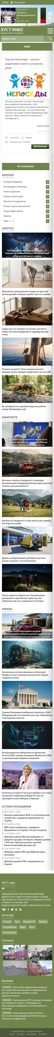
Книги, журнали (12, 192)
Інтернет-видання (13, 182)
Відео (23, 927)
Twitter (12, 909)
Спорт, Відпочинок (13, 211)
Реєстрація (19, 2)
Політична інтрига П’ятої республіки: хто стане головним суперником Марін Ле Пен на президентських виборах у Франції (26, 796)
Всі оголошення (25, 166)
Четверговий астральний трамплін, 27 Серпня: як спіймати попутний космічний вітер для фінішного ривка (27, 253)
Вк (4, 909)
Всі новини (31, 1034)
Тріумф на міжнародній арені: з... (26, 15)
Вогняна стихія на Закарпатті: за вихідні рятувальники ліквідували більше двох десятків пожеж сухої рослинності (27, 483)
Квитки (7, 216)
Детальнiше (40, 146)
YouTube (16, 909)
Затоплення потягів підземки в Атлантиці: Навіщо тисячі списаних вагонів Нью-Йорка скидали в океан (25, 675)
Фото (32, 927)
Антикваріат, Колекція (15, 187)
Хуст (17, 922)
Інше (6, 221)
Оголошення (9, 933)
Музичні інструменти (15, 201)
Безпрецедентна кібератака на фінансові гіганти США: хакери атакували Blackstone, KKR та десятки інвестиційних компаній (26, 756)
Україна (43, 922)
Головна (7, 922)
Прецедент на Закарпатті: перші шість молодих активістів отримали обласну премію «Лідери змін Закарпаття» (27, 442)
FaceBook (8, 909)
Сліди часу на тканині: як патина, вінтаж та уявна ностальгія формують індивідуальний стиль (25, 332)
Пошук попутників (13, 196)
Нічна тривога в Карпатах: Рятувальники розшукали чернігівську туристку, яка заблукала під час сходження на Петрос (23, 598)
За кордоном (9, 927)
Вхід (6, 2)
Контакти (43, 1034)
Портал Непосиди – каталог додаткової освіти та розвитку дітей (24, 64)
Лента (20, 909)
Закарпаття (29, 922)
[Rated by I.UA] (8, 891)
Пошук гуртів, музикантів (17, 206)
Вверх (12, 1034)
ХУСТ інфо (12, 31)
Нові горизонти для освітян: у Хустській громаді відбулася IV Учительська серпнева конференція (24, 1016)
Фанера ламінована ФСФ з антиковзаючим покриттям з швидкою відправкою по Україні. (27, 818)
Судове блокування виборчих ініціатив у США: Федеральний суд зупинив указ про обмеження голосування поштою (27, 715)
